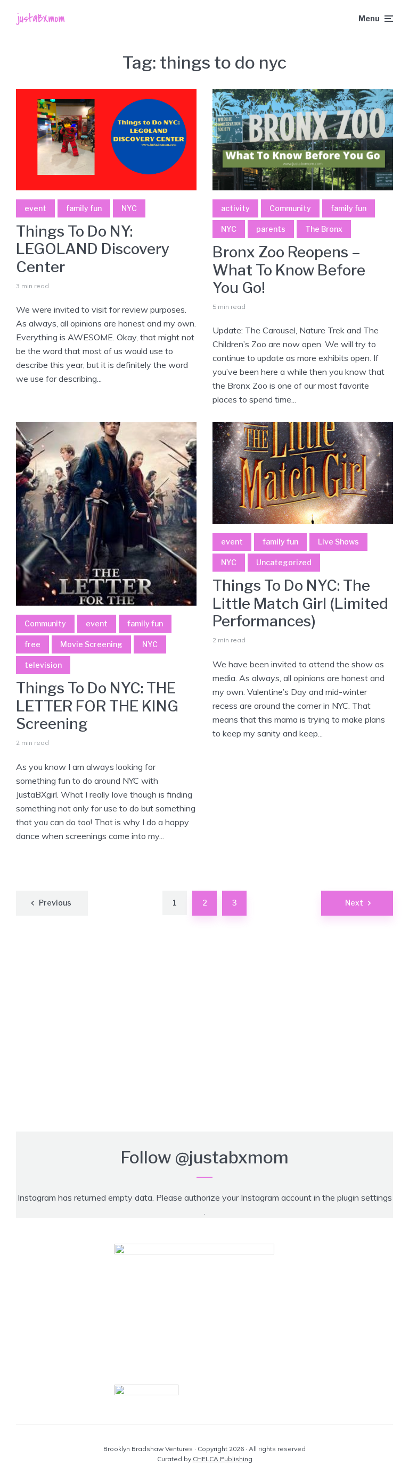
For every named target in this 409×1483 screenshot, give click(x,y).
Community (290, 208)
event (35, 208)
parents (270, 228)
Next (354, 902)
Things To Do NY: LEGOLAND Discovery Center (92, 249)
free (32, 644)
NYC (129, 208)
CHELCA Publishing (222, 1459)
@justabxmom (232, 1157)
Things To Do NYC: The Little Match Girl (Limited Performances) (300, 603)
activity (235, 208)
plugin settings (364, 1197)
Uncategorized (284, 562)
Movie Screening (91, 644)
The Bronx (323, 228)
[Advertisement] (204, 1031)
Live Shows (338, 541)
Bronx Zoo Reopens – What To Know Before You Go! (288, 270)
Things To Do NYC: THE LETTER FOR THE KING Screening (97, 706)
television (43, 664)
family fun (84, 208)
